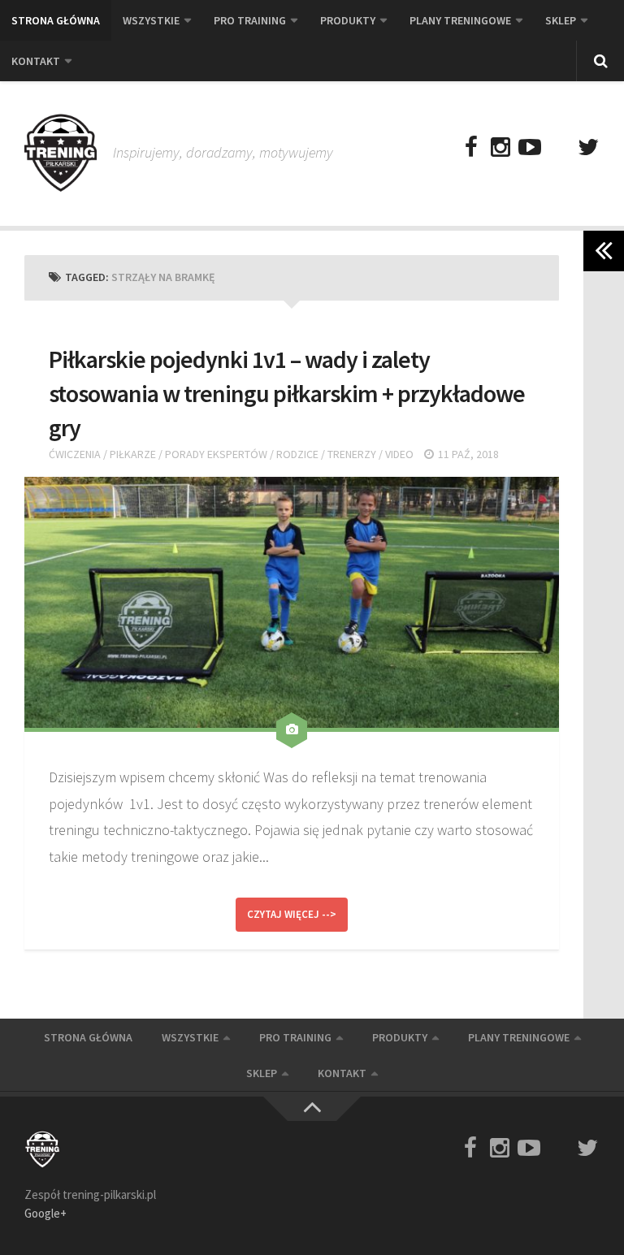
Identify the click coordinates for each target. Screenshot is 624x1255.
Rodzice (297, 454)
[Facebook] (471, 147)
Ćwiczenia (75, 454)
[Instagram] (500, 147)
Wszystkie (151, 20)
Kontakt (35, 61)
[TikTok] (559, 148)
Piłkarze (133, 454)
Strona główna (55, 20)
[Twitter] (588, 147)
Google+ (45, 1213)
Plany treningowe (460, 20)
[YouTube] (529, 147)
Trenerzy (351, 454)
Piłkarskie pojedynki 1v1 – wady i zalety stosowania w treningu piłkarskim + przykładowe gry (287, 393)
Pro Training (250, 20)
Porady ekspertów (216, 454)
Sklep (560, 20)
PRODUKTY (347, 20)
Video (399, 454)
